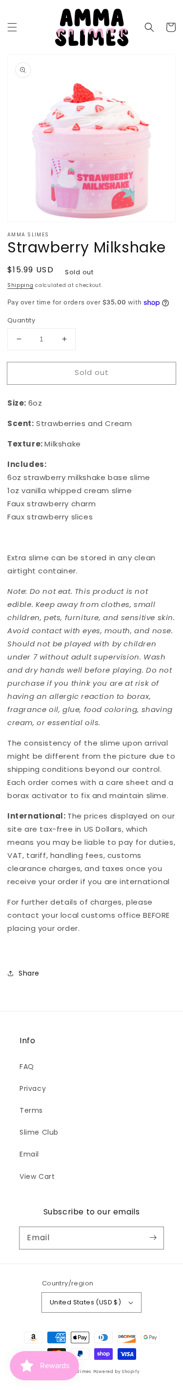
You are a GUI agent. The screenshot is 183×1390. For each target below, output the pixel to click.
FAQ (27, 1066)
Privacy (33, 1088)
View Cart (37, 1176)
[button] (12, 27)
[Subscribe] (152, 1237)
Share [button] (29, 973)
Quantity (21, 320)
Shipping (20, 285)
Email (29, 1154)
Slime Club (39, 1132)
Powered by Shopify (116, 1371)
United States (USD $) (85, 1302)
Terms (31, 1110)
